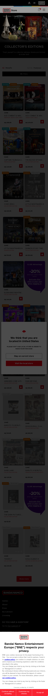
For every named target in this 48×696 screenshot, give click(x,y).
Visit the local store (24, 363)
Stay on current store (24, 356)
